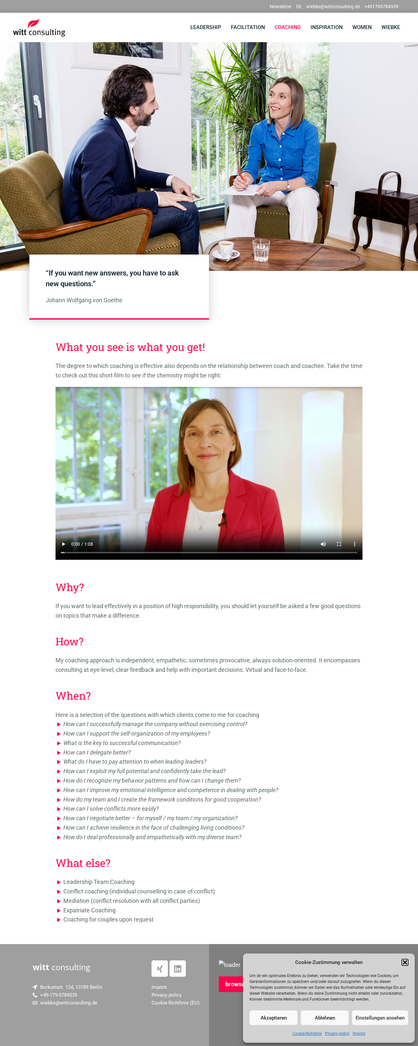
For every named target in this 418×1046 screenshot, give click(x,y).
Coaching (288, 27)
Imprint (359, 1033)
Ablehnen (325, 1018)
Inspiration (327, 27)
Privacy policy (337, 1033)
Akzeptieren (274, 1018)
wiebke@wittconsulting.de (333, 6)
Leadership (205, 27)
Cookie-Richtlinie (307, 1033)
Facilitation (248, 27)
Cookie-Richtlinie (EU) (176, 1003)
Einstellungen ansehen (380, 1018)
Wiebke (390, 27)
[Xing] (160, 968)
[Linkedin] (177, 968)
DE (299, 6)
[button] (405, 962)
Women (362, 27)
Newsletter (281, 6)
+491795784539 (381, 6)
